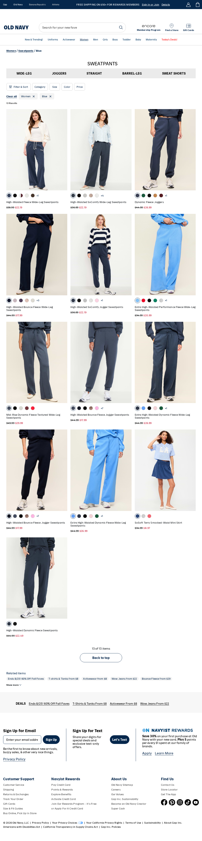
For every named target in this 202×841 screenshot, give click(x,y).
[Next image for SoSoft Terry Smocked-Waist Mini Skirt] (191, 470)
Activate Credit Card (63, 799)
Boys (115, 40)
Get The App (168, 794)
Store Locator (169, 789)
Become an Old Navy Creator (128, 803)
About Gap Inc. (173, 822)
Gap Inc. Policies (111, 826)
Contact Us (167, 784)
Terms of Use (133, 822)
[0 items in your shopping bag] (197, 4)
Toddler (127, 40)
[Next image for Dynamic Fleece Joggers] (191, 150)
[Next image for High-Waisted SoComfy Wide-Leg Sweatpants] (127, 150)
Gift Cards (9, 803)
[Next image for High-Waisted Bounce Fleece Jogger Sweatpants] (127, 362)
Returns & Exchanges (16, 794)
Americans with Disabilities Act (21, 826)
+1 (37, 195)
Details (166, 4)
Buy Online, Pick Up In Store (19, 813)
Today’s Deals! (169, 40)
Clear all (11, 96)
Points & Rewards (62, 789)
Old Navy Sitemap (122, 784)
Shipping (8, 789)
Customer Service (13, 784)
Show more (12, 685)
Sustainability (152, 822)
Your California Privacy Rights (104, 822)
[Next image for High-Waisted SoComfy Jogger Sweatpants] (127, 255)
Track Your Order (13, 799)
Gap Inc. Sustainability (124, 799)
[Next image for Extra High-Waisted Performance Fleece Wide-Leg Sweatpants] (191, 255)
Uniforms (53, 40)
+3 (37, 300)
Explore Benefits (61, 794)
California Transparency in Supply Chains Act (70, 826)
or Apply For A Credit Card (67, 808)
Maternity (151, 40)
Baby (138, 40)
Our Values (117, 794)
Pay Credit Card (60, 784)
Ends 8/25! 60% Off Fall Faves (26, 678)
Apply (147, 753)
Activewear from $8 (95, 678)
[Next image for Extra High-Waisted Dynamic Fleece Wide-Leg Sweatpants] (191, 362)
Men (95, 40)
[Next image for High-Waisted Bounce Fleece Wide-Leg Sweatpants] (62, 255)
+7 (102, 408)
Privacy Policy (14, 759)
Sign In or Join (150, 4)
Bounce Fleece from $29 (156, 678)
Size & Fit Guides (13, 808)
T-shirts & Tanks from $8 (63, 678)
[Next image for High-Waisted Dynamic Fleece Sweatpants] (62, 578)
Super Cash (118, 808)
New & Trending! (34, 40)
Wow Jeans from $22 (124, 678)
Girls (105, 40)
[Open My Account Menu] (188, 4)
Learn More (164, 753)
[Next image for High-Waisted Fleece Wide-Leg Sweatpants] (62, 150)
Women (84, 40)
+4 (102, 195)
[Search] (121, 27)
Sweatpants (25, 50)
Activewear (69, 40)
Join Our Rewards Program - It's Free (73, 803)
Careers (116, 789)
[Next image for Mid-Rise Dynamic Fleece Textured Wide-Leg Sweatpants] (62, 362)
